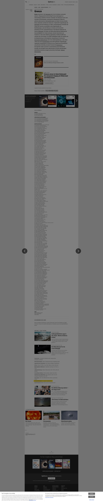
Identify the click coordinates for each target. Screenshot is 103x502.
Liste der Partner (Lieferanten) (49, 497)
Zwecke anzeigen (91, 499)
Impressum (34, 500)
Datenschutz (31, 500)
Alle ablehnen (92, 496)
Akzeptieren (91, 493)
